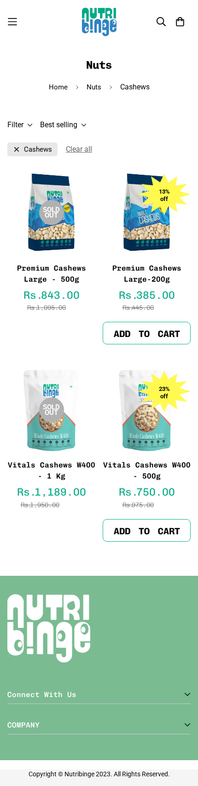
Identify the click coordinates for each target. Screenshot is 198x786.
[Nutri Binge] (99, 22)
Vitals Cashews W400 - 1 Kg (51, 470)
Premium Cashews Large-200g (146, 274)
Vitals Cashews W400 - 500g (147, 470)
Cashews (38, 149)
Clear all (79, 149)
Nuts (94, 87)
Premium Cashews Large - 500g (51, 274)
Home (58, 87)
